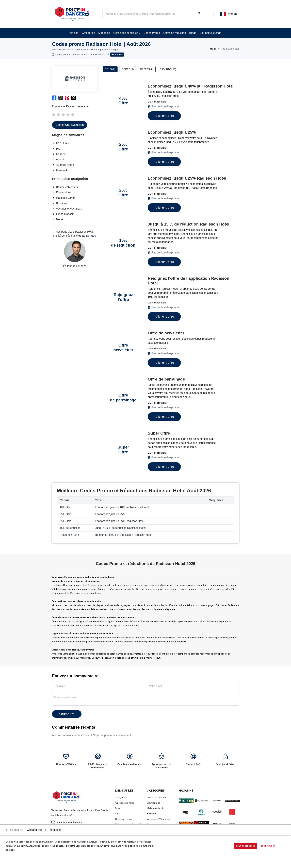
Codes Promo (151, 32)
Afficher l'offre (164, 115)
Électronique (63, 192)
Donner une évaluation (70, 124)
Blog (117, 808)
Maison (74, 32)
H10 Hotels (63, 143)
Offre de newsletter (166, 333)
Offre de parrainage (166, 379)
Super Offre (159, 433)
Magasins (104, 32)
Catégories (88, 32)
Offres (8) (146, 69)
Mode (59, 219)
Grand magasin (65, 214)
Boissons (61, 203)
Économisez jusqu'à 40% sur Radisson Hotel (191, 86)
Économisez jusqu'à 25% (172, 132)
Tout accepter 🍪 (245, 845)
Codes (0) (128, 69)
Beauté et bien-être (67, 187)
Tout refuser (268, 845)
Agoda (60, 159)
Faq (117, 813)
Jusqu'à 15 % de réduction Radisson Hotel (188, 224)
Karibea (61, 154)
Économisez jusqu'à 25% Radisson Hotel (187, 178)
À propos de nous (124, 802)
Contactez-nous (123, 819)
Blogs (192, 32)
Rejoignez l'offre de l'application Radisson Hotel (188, 280)
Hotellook (62, 170)
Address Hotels (65, 164)
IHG (58, 148)
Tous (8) (110, 69)
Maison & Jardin (65, 197)
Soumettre (67, 714)
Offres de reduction (174, 32)
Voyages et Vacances (69, 208)
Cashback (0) (168, 69)
